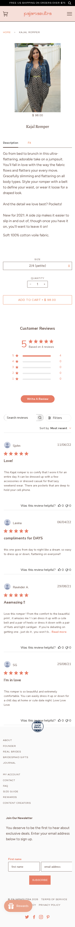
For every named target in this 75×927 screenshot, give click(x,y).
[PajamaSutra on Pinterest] (48, 918)
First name (14, 859)
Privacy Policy (49, 905)
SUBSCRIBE (40, 880)
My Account (11, 774)
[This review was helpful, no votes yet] (59, 505)
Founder (9, 746)
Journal (9, 763)
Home (7, 32)
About (7, 740)
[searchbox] (20, 417)
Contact (9, 780)
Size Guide (10, 791)
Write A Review (37, 399)
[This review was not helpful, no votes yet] (66, 505)
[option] (37, 77)
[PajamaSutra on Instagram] (41, 918)
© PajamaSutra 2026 (23, 899)
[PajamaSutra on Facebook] (34, 918)
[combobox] (55, 428)
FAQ (5, 786)
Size (37, 259)
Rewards (10, 797)
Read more (59, 632)
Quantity (37, 278)
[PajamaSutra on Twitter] (27, 918)
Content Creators (17, 803)
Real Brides (12, 751)
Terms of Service (54, 899)
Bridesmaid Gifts (15, 757)
